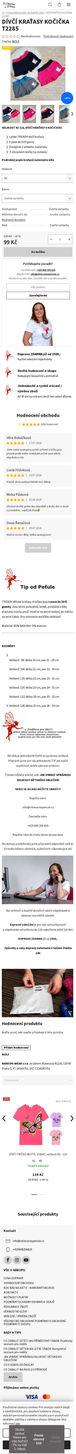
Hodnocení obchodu (38, 415)
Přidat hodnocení (16, 1048)
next (72, 1118)
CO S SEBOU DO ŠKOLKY (19, 1365)
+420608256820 (22, 1249)
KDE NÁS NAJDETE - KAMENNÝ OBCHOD (29, 1288)
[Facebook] (8, 1260)
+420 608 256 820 (46, 270)
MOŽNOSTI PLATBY (16, 1297)
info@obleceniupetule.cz (45, 274)
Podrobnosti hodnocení (58, 36)
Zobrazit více (38, 548)
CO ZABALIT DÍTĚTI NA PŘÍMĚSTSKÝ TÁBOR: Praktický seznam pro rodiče (38, 1342)
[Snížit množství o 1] (51, 239)
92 (33, 1161)
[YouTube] (26, 1260)
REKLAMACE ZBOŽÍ (16, 1307)
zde (17, 1424)
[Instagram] (17, 1260)
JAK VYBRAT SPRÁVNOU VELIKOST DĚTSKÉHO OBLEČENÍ (33, 1358)
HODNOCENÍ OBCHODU (19, 1283)
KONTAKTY (11, 1292)
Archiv (13, 1377)
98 (40, 1161)
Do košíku (38, 252)
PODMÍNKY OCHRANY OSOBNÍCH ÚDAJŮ (29, 1302)
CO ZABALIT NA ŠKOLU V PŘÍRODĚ (25, 1370)
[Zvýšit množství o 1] (69, 239)
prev (4, 1118)
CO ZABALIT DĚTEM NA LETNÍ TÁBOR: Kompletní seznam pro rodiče (35, 1350)
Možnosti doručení (13, 220)
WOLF (15, 41)
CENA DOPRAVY (13, 1278)
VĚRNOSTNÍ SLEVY (15, 1311)
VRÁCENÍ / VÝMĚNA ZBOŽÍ (20, 1316)
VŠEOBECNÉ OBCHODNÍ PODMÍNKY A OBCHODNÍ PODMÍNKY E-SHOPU (35, 1323)
